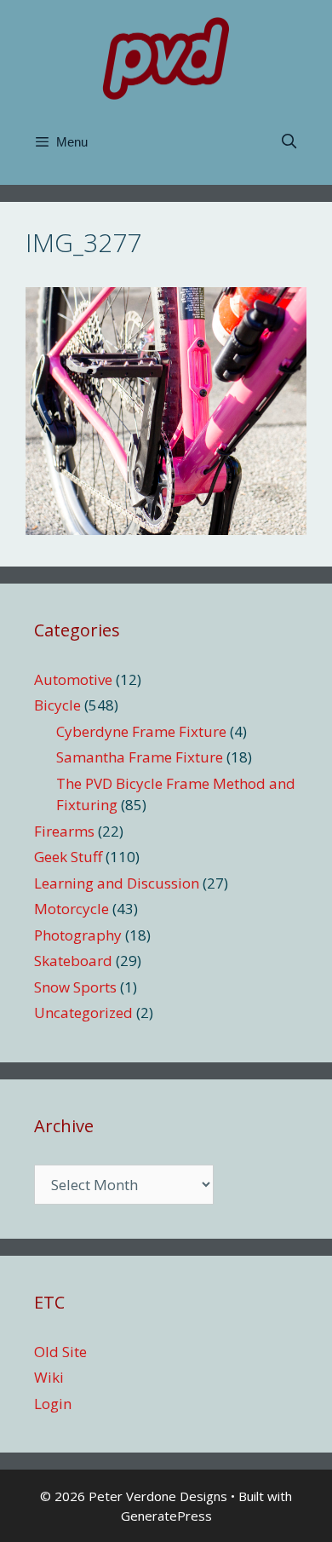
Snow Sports (75, 987)
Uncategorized (83, 1012)
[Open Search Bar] (288, 142)
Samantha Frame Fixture (139, 757)
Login (53, 1403)
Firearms (64, 831)
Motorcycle (71, 908)
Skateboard (73, 960)
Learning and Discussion (116, 883)
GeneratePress (166, 1515)
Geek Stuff (68, 856)
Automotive (73, 679)
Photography (78, 935)
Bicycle (57, 705)
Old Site (60, 1351)
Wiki (49, 1377)
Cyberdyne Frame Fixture (141, 731)
